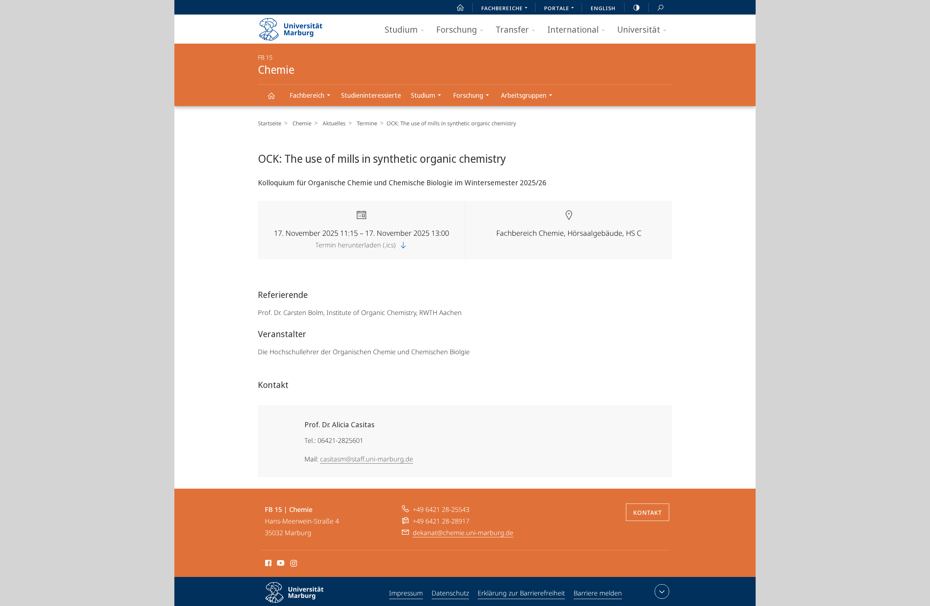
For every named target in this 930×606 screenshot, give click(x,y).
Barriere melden (598, 593)
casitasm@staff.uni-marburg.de (366, 458)
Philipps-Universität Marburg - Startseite (303, 27)
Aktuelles (334, 123)
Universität (638, 29)
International (573, 29)
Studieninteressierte (371, 95)
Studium (401, 29)
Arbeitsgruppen (523, 95)
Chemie (271, 95)
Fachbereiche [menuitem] (502, 8)
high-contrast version (636, 7)
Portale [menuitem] (556, 8)
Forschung (456, 29)
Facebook (267, 564)
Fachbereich (307, 95)
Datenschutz (450, 593)
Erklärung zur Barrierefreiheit (521, 593)
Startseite (269, 123)
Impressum (406, 593)
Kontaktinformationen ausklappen (662, 591)
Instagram (294, 564)
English (603, 8)
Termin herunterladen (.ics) (356, 245)
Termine (367, 123)
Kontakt (647, 513)
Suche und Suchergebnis (660, 7)
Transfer (512, 29)
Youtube (279, 564)
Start (460, 7)
